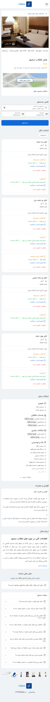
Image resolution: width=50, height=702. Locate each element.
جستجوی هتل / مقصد (38, 106)
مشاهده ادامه (42, 566)
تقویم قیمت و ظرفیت (36, 166)
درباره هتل (5, 51)
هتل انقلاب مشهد (41, 543)
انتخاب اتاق (31, 51)
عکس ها (45, 51)
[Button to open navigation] (46, 4)
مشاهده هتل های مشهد (36, 13)
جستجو (25, 122)
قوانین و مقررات (13, 51)
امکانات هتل (23, 51)
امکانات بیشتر (26, 477)
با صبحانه (43, 135)
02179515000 (21, 692)
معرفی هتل (39, 51)
